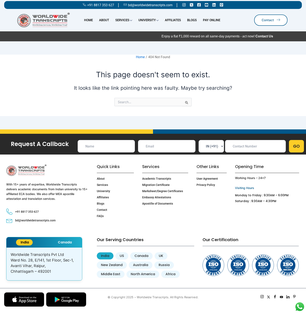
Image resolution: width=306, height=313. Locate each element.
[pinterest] (294, 297)
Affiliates (173, 20)
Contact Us (251, 36)
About (104, 20)
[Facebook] (199, 4)
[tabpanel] (44, 264)
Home (88, 20)
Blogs (192, 20)
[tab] (24, 242)
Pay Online (211, 20)
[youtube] (281, 297)
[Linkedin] (214, 4)
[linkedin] (288, 297)
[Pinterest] (221, 4)
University (147, 20)
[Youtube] (206, 4)
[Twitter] (191, 4)
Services (122, 20)
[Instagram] (184, 4)
